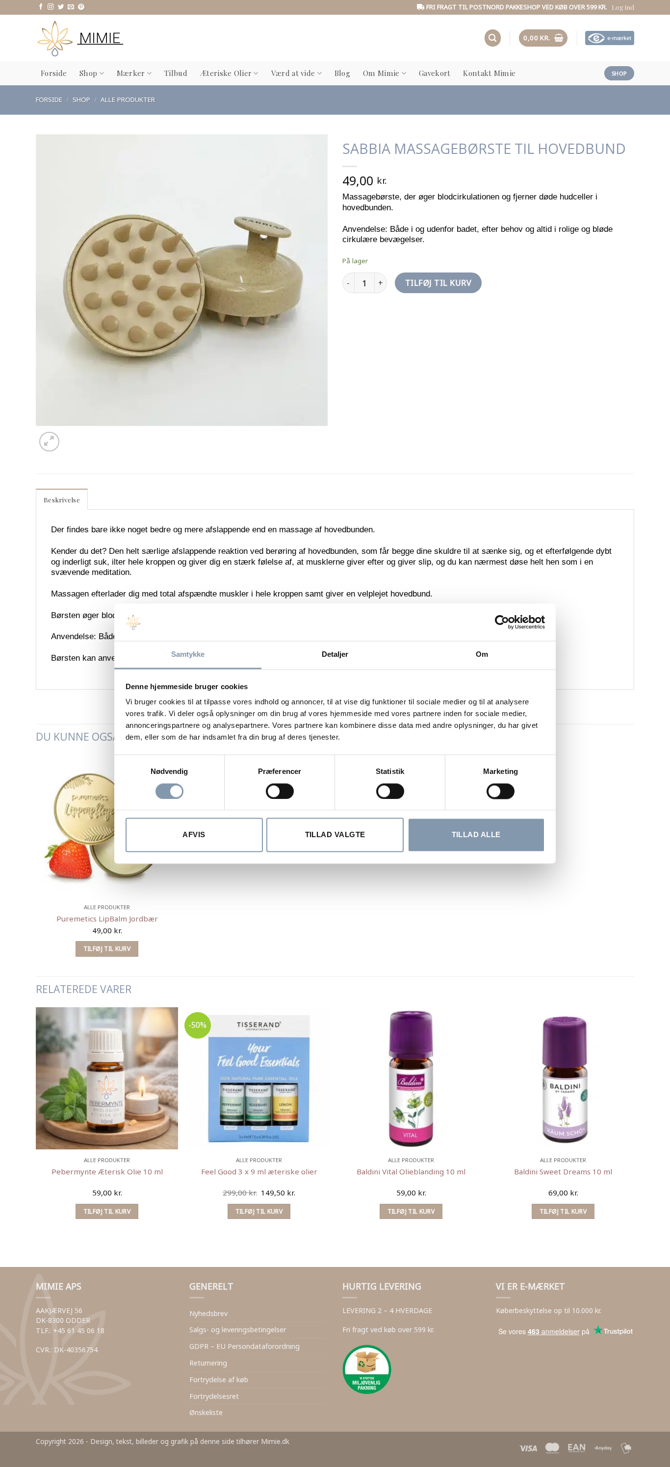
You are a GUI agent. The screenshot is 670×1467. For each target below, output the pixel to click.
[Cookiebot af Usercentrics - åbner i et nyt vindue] (502, 622)
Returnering (208, 1363)
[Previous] (41, 1249)
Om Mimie (381, 73)
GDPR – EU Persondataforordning (244, 1346)
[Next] (74, 436)
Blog (342, 73)
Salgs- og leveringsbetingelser (237, 1329)
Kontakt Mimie (489, 73)
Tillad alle (476, 835)
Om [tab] (482, 654)
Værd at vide (293, 73)
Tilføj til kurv (438, 282)
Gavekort (434, 73)
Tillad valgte (335, 835)
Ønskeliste (206, 1412)
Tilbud (175, 73)
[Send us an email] (71, 7)
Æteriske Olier (226, 73)
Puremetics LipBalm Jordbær (107, 918)
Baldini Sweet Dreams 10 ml (563, 1171)
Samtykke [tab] (188, 654)
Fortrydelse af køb (218, 1379)
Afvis (193, 835)
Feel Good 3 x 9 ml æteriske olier (259, 1171)
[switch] (280, 791)
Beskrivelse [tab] (62, 499)
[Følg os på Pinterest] (81, 7)
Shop (88, 73)
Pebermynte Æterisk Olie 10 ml (107, 1171)
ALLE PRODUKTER (128, 99)
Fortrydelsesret (214, 1396)
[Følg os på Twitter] (61, 7)
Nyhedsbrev (208, 1313)
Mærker (131, 73)
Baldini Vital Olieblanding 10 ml (411, 1171)
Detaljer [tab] (335, 654)
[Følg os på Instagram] (51, 7)
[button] (623, 7)
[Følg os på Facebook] (41, 7)
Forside (54, 73)
